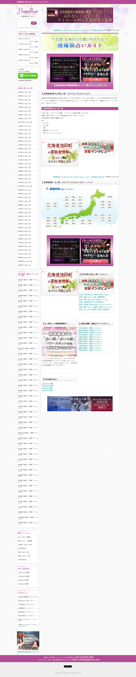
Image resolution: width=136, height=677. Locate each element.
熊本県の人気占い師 (24, 250)
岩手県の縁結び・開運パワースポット (28, 291)
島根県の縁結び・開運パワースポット (28, 444)
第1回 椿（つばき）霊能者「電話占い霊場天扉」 (94, 309)
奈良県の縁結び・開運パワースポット (28, 428)
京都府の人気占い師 (24, 175)
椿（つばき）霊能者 (24, 537)
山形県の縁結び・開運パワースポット (28, 306)
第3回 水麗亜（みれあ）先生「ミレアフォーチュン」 (96, 304)
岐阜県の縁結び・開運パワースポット (28, 391)
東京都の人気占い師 (24, 118)
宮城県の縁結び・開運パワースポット (28, 296)
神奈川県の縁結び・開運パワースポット (90, 332)
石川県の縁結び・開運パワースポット (28, 380)
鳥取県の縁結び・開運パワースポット (28, 438)
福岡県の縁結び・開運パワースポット (90, 348)
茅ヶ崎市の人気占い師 (25, 44)
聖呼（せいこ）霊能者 (25, 541)
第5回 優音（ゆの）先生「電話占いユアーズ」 (94, 299)
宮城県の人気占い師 (24, 107)
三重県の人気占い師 (24, 201)
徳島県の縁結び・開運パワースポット (28, 465)
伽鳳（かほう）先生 (24, 556)
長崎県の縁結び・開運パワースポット (28, 496)
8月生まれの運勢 (47, 390)
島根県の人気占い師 (24, 231)
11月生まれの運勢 (47, 383)
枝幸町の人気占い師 (24, 60)
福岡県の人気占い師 (24, 239)
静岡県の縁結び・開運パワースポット (90, 343)
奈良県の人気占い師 (24, 182)
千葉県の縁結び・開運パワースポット (28, 338)
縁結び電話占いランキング (26, 615)
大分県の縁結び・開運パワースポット (28, 507)
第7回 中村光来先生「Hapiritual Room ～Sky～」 (94, 294)
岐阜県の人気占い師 (24, 197)
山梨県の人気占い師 (24, 145)
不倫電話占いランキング (25, 608)
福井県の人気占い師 (24, 163)
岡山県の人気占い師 (24, 220)
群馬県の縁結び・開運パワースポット (28, 328)
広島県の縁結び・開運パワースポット (28, 454)
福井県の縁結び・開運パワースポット (28, 364)
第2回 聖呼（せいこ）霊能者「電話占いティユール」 (96, 307)
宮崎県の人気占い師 (24, 257)
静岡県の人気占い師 (24, 194)
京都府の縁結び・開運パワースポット (90, 339)
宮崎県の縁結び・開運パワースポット (28, 512)
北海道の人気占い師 (98, 30)
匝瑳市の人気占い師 (24, 38)
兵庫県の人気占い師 (24, 171)
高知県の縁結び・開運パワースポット (28, 481)
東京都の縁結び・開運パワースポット (90, 330)
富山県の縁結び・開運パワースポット (28, 359)
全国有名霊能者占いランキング (28, 597)
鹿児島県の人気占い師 (25, 261)
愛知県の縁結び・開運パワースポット (90, 341)
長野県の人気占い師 (24, 148)
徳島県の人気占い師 (24, 216)
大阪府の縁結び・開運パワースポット (90, 337)
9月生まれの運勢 (47, 388)
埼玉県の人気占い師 (24, 130)
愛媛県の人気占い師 (24, 205)
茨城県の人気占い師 (24, 133)
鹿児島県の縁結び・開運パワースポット (28, 518)
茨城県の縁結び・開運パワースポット (28, 317)
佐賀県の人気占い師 (24, 242)
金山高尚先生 (22, 548)
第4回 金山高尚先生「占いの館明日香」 (92, 302)
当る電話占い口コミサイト (26, 604)
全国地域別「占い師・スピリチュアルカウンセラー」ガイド (72, 30)
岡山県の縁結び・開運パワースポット (28, 449)
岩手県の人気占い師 (24, 100)
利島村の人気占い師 (24, 55)
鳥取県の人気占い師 (24, 227)
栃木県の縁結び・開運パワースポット (28, 322)
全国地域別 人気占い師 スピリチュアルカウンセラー (33, 2)
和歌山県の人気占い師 (25, 186)
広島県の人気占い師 (24, 224)
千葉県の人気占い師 (24, 126)
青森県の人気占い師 (24, 96)
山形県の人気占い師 (24, 111)
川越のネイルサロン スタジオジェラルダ (27, 625)
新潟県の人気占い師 (24, 156)
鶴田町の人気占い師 (24, 49)
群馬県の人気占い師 (24, 141)
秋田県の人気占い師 (24, 103)
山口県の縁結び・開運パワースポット (28, 460)
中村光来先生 (22, 559)
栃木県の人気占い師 (24, 137)
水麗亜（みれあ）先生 (25, 544)
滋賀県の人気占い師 (24, 178)
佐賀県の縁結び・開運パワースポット (28, 491)
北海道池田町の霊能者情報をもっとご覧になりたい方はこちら (80, 85)
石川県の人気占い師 (24, 152)
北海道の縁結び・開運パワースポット (90, 328)
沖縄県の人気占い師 (24, 265)
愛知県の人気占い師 (24, 190)
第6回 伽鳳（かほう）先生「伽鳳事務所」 (92, 297)
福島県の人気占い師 (24, 115)
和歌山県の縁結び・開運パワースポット (28, 433)
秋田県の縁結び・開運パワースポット (28, 301)
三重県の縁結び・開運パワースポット (90, 345)
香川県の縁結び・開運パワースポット (28, 470)
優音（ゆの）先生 (23, 552)
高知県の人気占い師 (24, 212)
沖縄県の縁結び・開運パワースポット (90, 350)
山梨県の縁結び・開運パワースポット (28, 370)
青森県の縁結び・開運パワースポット (28, 285)
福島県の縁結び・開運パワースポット (28, 312)
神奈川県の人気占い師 (25, 122)
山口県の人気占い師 (24, 235)
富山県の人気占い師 (24, 160)
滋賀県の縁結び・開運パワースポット (28, 407)
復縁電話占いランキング (25, 612)
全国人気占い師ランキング (26, 600)
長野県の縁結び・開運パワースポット (28, 375)
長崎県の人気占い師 (24, 246)
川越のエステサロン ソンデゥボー (27, 620)
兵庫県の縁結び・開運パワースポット (28, 423)
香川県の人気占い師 (24, 209)
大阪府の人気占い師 (24, 167)
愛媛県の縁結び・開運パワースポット (28, 475)
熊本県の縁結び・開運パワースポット (28, 502)
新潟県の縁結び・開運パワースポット (28, 354)
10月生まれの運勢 (47, 386)
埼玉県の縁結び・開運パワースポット (90, 334)
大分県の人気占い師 (24, 254)
